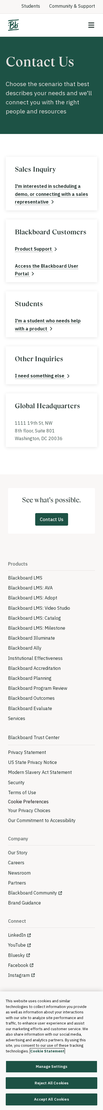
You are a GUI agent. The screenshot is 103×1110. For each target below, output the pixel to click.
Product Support (34, 249)
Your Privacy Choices (29, 810)
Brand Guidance (24, 903)
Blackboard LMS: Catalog (34, 618)
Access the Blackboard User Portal (46, 270)
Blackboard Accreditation (34, 668)
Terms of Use (22, 792)
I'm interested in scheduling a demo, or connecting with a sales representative (51, 193)
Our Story (17, 852)
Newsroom (19, 873)
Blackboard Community (32, 893)
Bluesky (16, 955)
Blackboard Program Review (37, 688)
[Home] (13, 25)
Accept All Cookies (51, 1099)
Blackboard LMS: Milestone (36, 628)
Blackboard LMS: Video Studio (39, 608)
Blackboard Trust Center (34, 737)
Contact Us (52, 519)
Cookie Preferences (28, 801)
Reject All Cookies (51, 1083)
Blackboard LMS (25, 578)
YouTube (17, 945)
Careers (16, 862)
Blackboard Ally (24, 648)
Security (16, 782)
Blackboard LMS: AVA (30, 588)
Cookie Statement (47, 1051)
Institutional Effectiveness (35, 658)
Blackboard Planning (30, 678)
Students (30, 6)
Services (16, 718)
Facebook (18, 965)
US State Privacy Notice (32, 762)
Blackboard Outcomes (31, 698)
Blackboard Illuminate (31, 638)
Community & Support (72, 6)
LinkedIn (17, 935)
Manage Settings (52, 1066)
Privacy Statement (27, 752)
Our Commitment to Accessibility (42, 820)
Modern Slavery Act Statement (40, 772)
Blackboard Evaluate (30, 708)
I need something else (40, 376)
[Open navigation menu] (91, 25)
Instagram (19, 975)
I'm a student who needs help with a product (48, 324)
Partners (17, 883)
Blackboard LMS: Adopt (32, 598)
